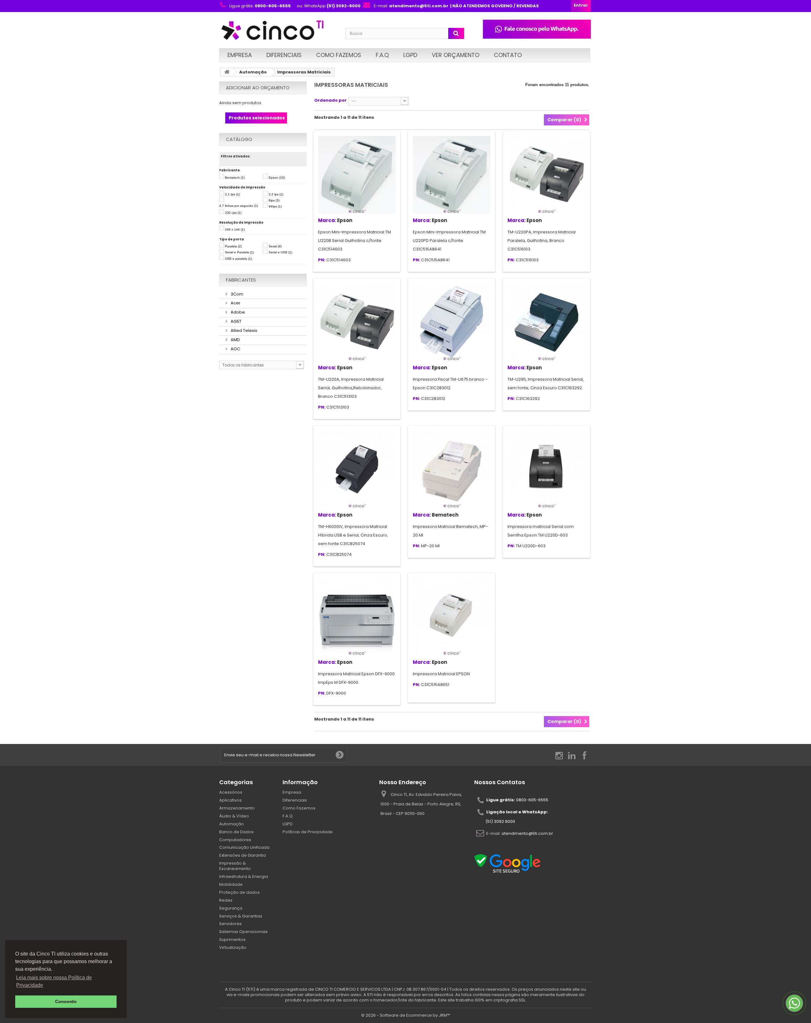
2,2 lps (276, 194)
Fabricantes (241, 279)
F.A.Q (382, 55)
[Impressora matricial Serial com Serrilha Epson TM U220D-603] (546, 469)
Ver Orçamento (455, 55)
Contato (508, 55)
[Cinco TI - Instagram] (559, 755)
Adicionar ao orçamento (258, 87)
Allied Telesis (243, 330)
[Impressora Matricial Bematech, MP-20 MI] (451, 469)
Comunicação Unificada (244, 847)
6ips (274, 200)
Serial (275, 246)
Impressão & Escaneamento (235, 866)
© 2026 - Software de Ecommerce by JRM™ (405, 1015)
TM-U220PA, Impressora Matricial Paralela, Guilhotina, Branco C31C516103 (542, 240)
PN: (321, 260)
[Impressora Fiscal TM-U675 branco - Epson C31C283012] (451, 322)
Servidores (230, 924)
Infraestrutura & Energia (243, 877)
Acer (235, 303)
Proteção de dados (239, 892)
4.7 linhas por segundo (238, 205)
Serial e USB (280, 252)
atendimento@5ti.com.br (527, 833)
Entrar (581, 5)
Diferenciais (284, 55)
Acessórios (230, 792)
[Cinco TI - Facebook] (584, 755)
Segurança (230, 908)
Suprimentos (232, 940)
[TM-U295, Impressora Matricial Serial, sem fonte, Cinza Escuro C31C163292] (546, 322)
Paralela (233, 246)
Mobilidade (231, 884)
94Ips (275, 206)
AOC (235, 349)
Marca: (327, 220)
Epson (277, 177)
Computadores (235, 840)
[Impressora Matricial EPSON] (451, 616)
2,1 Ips (232, 194)
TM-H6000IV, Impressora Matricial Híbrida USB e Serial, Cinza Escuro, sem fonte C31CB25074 (353, 535)
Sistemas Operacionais (243, 932)
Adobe (237, 312)
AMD (235, 340)
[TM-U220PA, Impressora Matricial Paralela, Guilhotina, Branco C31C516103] (546, 174)
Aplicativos (230, 800)
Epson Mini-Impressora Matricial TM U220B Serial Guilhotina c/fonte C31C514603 (354, 240)
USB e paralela (238, 258)
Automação (253, 72)
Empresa (239, 55)
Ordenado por (330, 100)
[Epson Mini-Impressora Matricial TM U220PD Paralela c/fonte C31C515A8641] (451, 174)
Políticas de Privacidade (308, 832)
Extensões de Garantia (242, 855)
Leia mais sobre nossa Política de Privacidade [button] (54, 981)
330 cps (233, 212)
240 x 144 (235, 229)
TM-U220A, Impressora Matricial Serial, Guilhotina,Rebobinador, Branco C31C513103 (351, 387)
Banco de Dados (236, 832)
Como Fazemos (338, 55)
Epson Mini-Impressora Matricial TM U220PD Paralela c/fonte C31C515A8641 (449, 240)
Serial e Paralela (239, 252)
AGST (235, 321)
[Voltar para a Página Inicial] (227, 72)
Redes (226, 900)
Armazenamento (237, 808)
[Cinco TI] (278, 31)
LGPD (410, 55)
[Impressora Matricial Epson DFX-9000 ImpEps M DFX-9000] (357, 616)
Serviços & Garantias (240, 916)
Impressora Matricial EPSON (441, 674)
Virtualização (232, 947)
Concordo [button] (66, 1001)
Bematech (235, 177)
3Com (236, 294)
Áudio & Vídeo (234, 816)
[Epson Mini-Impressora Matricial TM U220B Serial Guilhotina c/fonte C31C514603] (357, 174)
